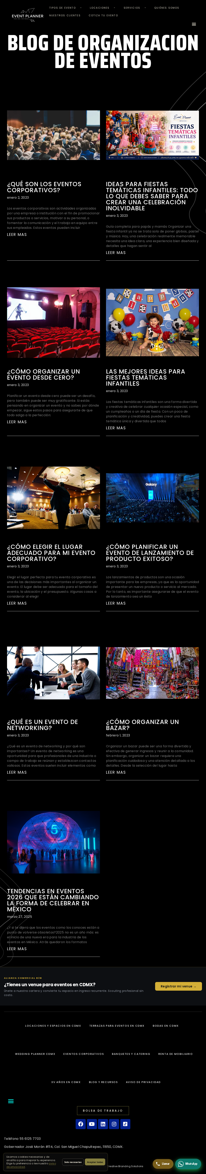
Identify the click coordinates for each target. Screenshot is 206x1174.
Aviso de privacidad (143, 1082)
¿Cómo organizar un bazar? (142, 725)
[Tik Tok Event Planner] (125, 1124)
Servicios (132, 7)
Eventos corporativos (83, 1054)
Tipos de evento (62, 7)
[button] (194, 24)
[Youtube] (92, 1124)
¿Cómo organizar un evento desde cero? (43, 374)
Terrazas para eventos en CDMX (117, 1026)
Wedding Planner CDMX (35, 1054)
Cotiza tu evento (103, 15)
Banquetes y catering (131, 1054)
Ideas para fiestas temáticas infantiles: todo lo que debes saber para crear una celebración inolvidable (152, 196)
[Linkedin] (103, 1124)
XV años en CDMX (66, 1082)
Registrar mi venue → (178, 986)
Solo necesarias (72, 1162)
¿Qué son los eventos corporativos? (44, 187)
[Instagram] (114, 1124)
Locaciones (100, 7)
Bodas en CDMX (166, 1026)
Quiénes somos (166, 7)
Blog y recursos (103, 1082)
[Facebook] (81, 1124)
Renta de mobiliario (175, 1054)
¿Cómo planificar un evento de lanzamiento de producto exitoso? (150, 552)
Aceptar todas (95, 1162)
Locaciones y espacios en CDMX (53, 1026)
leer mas (17, 234)
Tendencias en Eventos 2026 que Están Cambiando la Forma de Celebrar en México (53, 900)
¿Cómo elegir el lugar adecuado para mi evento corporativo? (51, 552)
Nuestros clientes (65, 15)
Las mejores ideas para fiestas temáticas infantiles (145, 377)
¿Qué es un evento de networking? (42, 725)
